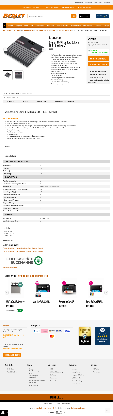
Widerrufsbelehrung (56, 372)
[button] (5, 49)
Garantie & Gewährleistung (34, 370)
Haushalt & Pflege (77, 381)
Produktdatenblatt (10, 310)
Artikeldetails (10, 101)
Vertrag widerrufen (12, 355)
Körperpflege (27, 30)
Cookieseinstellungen (78, 408)
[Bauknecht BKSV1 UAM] (21, 310)
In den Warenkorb (99, 58)
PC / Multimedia (40, 25)
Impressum (53, 378)
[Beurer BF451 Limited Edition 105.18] (24, 52)
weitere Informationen (10, 267)
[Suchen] (73, 16)
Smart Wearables (87, 25)
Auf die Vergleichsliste (12, 93)
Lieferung (53, 375)
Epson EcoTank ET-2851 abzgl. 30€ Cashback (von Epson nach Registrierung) (42, 302)
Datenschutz (54, 381)
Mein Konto (10, 369)
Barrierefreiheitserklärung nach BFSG (36, 381)
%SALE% (96, 369)
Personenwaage (65, 30)
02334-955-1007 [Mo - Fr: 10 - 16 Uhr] (13, 336)
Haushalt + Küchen (76, 25)
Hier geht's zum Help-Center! (13, 348)
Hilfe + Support (98, 2)
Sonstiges (106, 25)
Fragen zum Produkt (11, 98)
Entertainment (50, 25)
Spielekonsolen (76, 378)
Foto (32, 25)
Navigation (19, 25)
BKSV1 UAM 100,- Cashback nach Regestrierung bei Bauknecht (15, 302)
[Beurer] (55, 37)
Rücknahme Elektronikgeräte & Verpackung (34, 375)
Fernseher (75, 369)
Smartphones (76, 372)
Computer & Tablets (78, 375)
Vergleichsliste (88, 2)
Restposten (96, 372)
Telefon (26, 25)
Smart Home (98, 25)
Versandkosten (101, 45)
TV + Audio (10, 25)
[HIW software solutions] (59, 412)
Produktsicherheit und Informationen (64, 101)
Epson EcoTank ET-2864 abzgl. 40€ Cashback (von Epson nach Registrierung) (95, 302)
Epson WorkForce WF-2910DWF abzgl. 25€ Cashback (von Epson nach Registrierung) (68, 303)
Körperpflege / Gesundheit (46, 30)
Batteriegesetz (33, 385)
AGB (51, 369)
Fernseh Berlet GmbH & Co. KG (44, 408)
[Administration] (64, 412)
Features (25, 101)
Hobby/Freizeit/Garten (62, 25)
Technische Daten (41, 101)
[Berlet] (15, 16)
